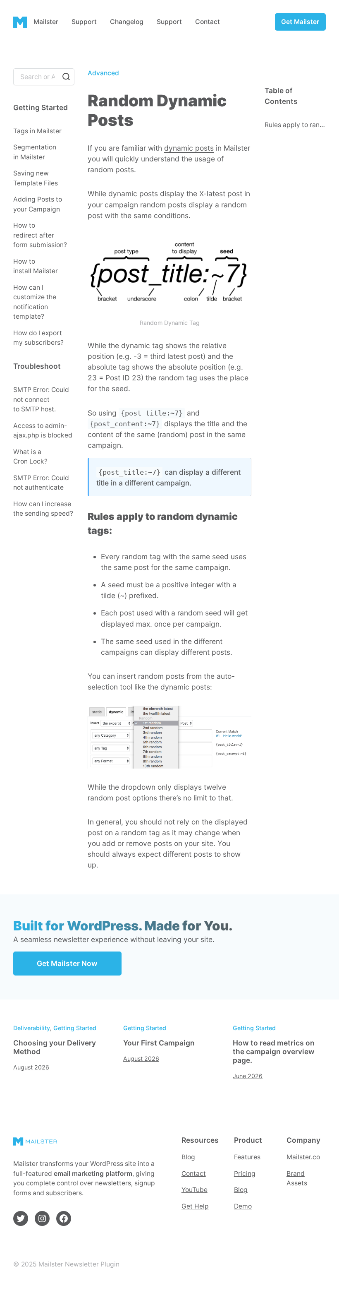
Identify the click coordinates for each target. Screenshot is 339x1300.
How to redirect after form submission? (40, 235)
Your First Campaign (159, 1043)
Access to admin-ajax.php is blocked (42, 431)
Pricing (244, 1173)
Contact (193, 1173)
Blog (188, 1157)
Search (66, 76)
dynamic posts (189, 148)
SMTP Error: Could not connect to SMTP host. (41, 399)
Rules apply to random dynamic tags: (295, 125)
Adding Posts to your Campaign (37, 204)
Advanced (103, 73)
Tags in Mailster (37, 131)
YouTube (194, 1190)
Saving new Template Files (35, 178)
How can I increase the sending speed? (43, 509)
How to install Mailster (35, 266)
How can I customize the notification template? (34, 302)
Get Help (195, 1206)
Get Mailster (300, 22)
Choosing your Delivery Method (54, 1047)
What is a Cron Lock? (30, 457)
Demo (243, 1206)
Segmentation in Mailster (34, 152)
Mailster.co (303, 1157)
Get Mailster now (67, 963)
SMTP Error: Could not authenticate (41, 483)
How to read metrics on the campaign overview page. (274, 1052)
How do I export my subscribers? (38, 338)
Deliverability (31, 1027)
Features (247, 1157)
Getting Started (74, 1027)
